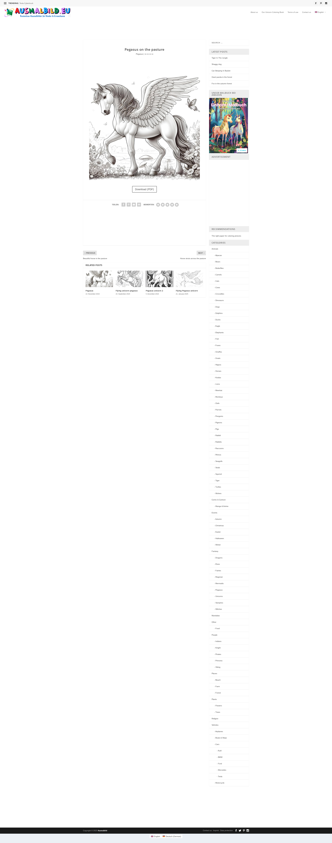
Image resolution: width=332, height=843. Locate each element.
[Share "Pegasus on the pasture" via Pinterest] (128, 204)
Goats (217, 358)
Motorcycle (219, 783)
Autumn (218, 519)
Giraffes (218, 352)
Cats (217, 281)
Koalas (218, 377)
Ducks (217, 320)
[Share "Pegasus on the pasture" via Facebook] (123, 204)
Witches (218, 609)
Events (214, 513)
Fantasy (215, 551)
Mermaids (219, 583)
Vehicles (215, 725)
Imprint (216, 830)
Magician (219, 577)
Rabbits (218, 442)
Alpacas (218, 255)
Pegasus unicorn (26, 3)
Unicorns (219, 596)
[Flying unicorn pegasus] (129, 279)
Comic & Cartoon (219, 500)
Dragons (218, 558)
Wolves (218, 493)
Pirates (218, 654)
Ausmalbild (102, 831)
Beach (218, 680)
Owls (217, 403)
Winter (218, 545)
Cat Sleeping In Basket (221, 71)
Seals (217, 468)
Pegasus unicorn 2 (154, 290)
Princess (218, 661)
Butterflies (219, 268)
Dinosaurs (219, 300)
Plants (214, 699)
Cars (217, 744)
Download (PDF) (144, 189)
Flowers (218, 706)
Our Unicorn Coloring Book (273, 12)
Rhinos (218, 455)
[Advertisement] (146, 28)
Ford (220, 764)
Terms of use (293, 12)
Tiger (217, 480)
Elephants (219, 332)
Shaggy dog (217, 64)
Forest (218, 693)
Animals (215, 249)
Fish (217, 339)
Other (214, 622)
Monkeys (219, 397)
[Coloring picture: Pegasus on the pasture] (144, 180)
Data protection (226, 830)
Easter (218, 532)
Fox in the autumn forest (222, 84)
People (214, 635)
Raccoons (219, 448)
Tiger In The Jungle (220, 58)
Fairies (218, 571)
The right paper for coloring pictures (226, 236)
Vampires (219, 603)
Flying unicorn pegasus (127, 290)
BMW (220, 757)
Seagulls (218, 461)
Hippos (218, 365)
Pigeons (218, 423)
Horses (218, 371)
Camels (218, 275)
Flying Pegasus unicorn (187, 290)
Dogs (217, 307)
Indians (218, 641)
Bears (217, 262)
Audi (220, 751)
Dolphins (219, 313)
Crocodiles (219, 294)
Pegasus (139, 54)
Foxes (217, 345)
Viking (217, 667)
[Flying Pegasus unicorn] (189, 279)
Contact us (306, 12)
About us (254, 12)
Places (214, 673)
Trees (217, 712)
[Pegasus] (99, 279)
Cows (217, 287)
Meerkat (218, 390)
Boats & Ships (221, 738)
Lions (217, 384)
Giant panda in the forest (222, 77)
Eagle (217, 326)
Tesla (220, 776)
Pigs (217, 429)
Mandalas (216, 616)
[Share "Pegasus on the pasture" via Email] (133, 204)
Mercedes (222, 770)
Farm (217, 686)
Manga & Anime (221, 506)
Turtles (218, 487)
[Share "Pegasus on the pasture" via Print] (139, 204)
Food (217, 628)
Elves (217, 564)
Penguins (219, 416)
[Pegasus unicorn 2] (159, 279)
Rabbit (218, 435)
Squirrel (218, 474)
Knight (218, 648)
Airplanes (219, 731)
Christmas (219, 526)
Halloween (219, 538)
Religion (215, 719)
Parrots (218, 410)
